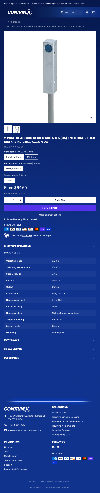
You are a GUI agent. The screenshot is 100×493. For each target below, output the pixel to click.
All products (15, 21)
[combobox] (71, 12)
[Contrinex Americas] (20, 12)
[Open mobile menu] (5, 12)
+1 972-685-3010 (16, 424)
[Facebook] (53, 446)
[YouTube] (58, 446)
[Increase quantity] (20, 200)
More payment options (50, 215)
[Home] (5, 21)
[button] (50, 246)
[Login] (87, 12)
